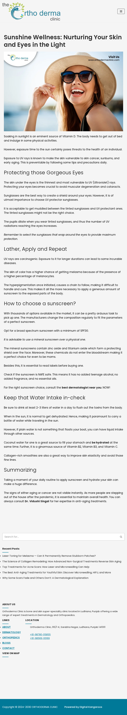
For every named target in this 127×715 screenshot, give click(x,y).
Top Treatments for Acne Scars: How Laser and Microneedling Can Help (45, 567)
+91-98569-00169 (40, 638)
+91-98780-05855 (40, 634)
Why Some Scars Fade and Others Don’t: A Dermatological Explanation (45, 578)
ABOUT (6, 627)
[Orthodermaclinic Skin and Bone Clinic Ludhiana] (32, 11)
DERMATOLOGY (11, 632)
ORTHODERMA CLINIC (45, 707)
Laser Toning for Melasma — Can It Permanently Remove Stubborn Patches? (49, 556)
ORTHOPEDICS (11, 637)
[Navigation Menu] (121, 11)
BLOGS (6, 642)
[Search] (121, 537)
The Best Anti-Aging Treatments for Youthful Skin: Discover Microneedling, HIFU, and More (56, 572)
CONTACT (8, 648)
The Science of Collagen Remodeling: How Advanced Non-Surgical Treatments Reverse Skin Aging (61, 561)
